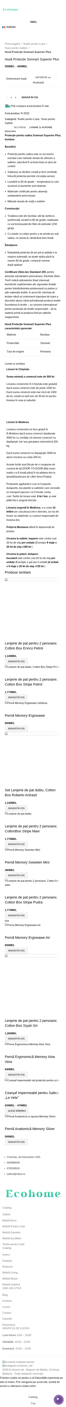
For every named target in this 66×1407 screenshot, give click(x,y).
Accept (6, 1391)
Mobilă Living (10, 1272)
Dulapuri (7, 1260)
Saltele (6, 1214)
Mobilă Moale (10, 1278)
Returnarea (8, 1324)
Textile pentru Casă (34, 43)
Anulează (38, 82)
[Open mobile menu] (33, 3)
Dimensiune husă (16, 78)
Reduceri (7, 1266)
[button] (16, 1142)
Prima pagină (13, 43)
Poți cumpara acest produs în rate (30, 106)
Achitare (7, 1300)
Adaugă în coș (29, 97)
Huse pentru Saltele (16, 48)
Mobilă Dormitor (11, 1232)
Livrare (6, 1307)
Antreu (6, 1254)
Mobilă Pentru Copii (13, 1226)
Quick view (9, 1122)
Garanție (7, 1318)
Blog (5, 1295)
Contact (6, 1312)
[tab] (20, 127)
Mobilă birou (9, 1220)
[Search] (33, 15)
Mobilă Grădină (11, 1284)
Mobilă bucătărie (11, 1238)
